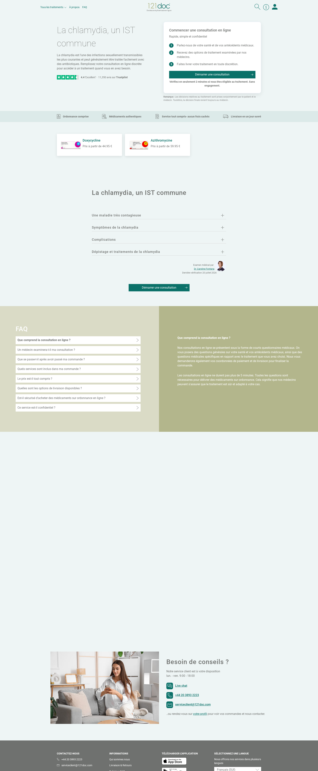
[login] (275, 7)
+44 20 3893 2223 (187, 695)
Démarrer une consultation (212, 74)
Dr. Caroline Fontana (204, 269)
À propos (74, 7)
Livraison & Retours (120, 765)
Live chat (181, 685)
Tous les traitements (51, 7)
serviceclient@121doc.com (193, 704)
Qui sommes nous (119, 759)
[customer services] (266, 7)
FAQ (84, 7)
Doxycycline (91, 140)
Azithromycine (161, 140)
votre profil (200, 714)
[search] (257, 7)
